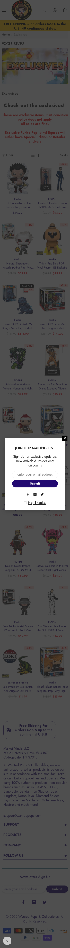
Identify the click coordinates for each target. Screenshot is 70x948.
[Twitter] (42, 494)
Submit (35, 483)
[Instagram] (35, 494)
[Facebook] (27, 494)
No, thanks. (37, 503)
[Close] (64, 438)
